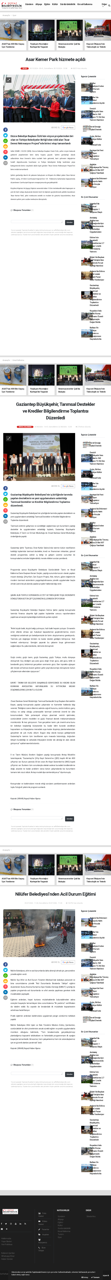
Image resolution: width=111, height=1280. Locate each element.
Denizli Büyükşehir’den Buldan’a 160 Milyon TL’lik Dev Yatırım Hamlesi (97, 114)
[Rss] (26, 1224)
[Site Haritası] (3, 1229)
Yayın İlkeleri (6, 1241)
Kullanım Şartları (8, 1253)
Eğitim (47, 4)
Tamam (96, 1277)
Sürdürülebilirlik (67, 4)
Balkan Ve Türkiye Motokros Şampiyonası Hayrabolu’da (95, 333)
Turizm (61, 1234)
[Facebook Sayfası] (2, 1224)
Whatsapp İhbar (7, 1256)
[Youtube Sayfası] (17, 1224)
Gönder (70, 222)
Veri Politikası (6, 1244)
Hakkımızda (6, 1238)
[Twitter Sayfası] (7, 1224)
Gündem (29, 4)
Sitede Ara (91, 1216)
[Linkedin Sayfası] (21, 1224)
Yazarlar (45, 1229)
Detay (85, 1277)
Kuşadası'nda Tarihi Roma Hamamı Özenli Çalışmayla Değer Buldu (96, 316)
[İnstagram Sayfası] (12, 1224)
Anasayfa (6, 15)
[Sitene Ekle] (8, 1229)
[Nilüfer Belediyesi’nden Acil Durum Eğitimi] (39, 933)
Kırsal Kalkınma (84, 4)
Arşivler (45, 1234)
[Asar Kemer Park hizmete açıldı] (39, 98)
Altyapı (38, 4)
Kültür (55, 4)
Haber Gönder (7, 1259)
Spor (14, 15)
